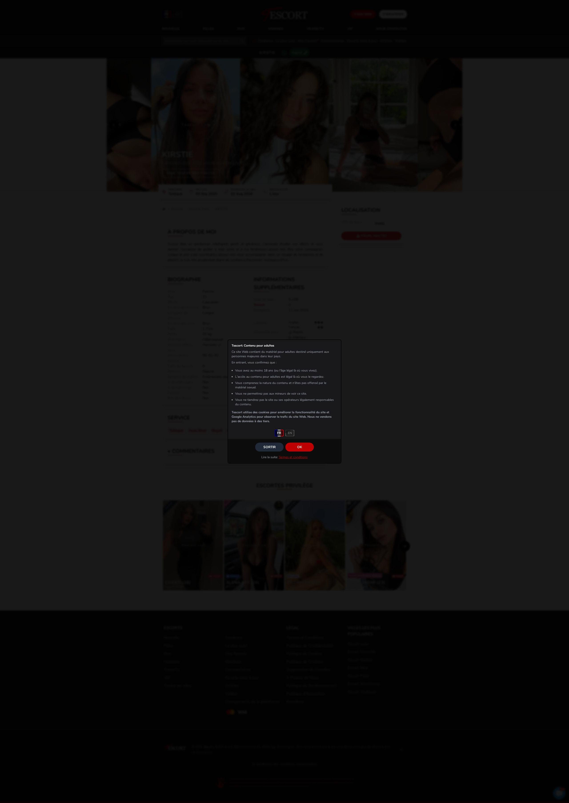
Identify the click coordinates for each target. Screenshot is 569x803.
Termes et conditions (293, 457)
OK (299, 447)
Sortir (269, 447)
